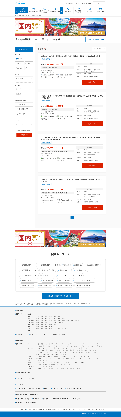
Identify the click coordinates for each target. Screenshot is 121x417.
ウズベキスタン (99, 346)
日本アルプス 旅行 (48, 270)
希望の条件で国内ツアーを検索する (59, 296)
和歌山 (60, 322)
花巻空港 (66, 265)
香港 (42, 344)
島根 (42, 324)
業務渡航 (36, 399)
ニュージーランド (52, 368)
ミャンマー (77, 346)
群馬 (46, 318)
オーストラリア (40, 368)
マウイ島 (59, 364)
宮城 (46, 316)
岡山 (46, 324)
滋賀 (37, 322)
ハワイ (29, 364)
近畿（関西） (31, 322)
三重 (76, 320)
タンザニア (95, 358)
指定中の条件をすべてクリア (25, 130)
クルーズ (19, 378)
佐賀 (42, 328)
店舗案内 (88, 3)
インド (55, 346)
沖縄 (29, 330)
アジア (29, 344)
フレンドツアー (57, 388)
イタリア (38, 348)
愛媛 (46, 326)
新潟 (42, 320)
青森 (37, 316)
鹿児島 (64, 328)
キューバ (45, 362)
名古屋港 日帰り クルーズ (30, 275)
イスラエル (63, 356)
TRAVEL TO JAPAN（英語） (26, 402)
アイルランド (51, 350)
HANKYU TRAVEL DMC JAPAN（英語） (67, 399)
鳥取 (37, 324)
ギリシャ (84, 348)
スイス (79, 348)
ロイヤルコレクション (73, 388)
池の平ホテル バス (28, 285)
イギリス (72, 348)
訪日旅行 (46, 399)
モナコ (44, 350)
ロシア (58, 350)
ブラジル (67, 362)
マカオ (47, 344)
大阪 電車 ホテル (81, 270)
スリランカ (69, 346)
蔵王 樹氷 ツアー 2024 (29, 270)
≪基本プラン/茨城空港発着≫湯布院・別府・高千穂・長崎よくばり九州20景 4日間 (70, 56)
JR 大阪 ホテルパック (64, 285)
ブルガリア (63, 354)
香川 (42, 326)
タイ (84, 344)
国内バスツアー (21, 334)
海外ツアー (20, 344)
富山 (46, 320)
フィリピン (39, 346)
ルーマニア (55, 354)
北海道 (29, 314)
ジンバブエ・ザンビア (72, 358)
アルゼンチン (59, 362)
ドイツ (52, 348)
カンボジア (97, 344)
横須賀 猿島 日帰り (83, 285)
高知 (50, 326)
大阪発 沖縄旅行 (48, 280)
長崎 (46, 328)
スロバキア (39, 354)
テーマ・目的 (30, 378)
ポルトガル (65, 348)
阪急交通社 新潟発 (93, 265)
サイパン (44, 366)
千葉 (59, 318)
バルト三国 (65, 350)
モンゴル (61, 344)
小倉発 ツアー (49, 275)
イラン (70, 356)
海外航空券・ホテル (23, 372)
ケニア (88, 358)
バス (19, 63)
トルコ (50, 356)
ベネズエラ (82, 362)
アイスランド (49, 352)
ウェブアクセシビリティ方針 (85, 409)
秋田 (50, 316)
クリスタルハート (35, 388)
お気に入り (99, 3)
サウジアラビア (78, 356)
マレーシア (78, 344)
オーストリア (66, 352)
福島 (59, 316)
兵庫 (55, 322)
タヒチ (72, 368)
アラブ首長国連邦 (41, 356)
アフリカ (30, 358)
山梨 (37, 320)
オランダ (91, 348)
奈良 (50, 322)
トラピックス (20, 388)
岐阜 (63, 320)
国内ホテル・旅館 (59, 334)
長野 (59, 320)
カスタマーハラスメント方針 (66, 409)
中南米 (29, 362)
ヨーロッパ (31, 348)
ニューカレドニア (63, 368)
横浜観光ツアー (65, 270)
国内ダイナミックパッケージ (40, 334)
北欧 (71, 350)
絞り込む (25, 135)
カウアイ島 (67, 364)
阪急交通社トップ (19, 15)
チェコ (74, 352)
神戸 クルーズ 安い (45, 285)
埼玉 (50, 318)
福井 (55, 320)
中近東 (29, 356)
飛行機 (20, 68)
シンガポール (69, 344)
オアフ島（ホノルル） (42, 364)
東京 (55, 318)
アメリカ (38, 360)
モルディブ (90, 346)
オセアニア (31, 368)
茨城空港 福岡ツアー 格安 (49, 265)
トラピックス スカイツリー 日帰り (70, 275)
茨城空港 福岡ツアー (29, 265)
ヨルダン (56, 356)
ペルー (52, 362)
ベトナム (89, 344)
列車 (29, 63)
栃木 (42, 318)
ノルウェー (85, 350)
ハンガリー (96, 352)
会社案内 (23, 409)
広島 (50, 324)
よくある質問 (81, 3)
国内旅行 (28, 15)
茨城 (37, 318)
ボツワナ (82, 358)
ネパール (61, 346)
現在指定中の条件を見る (95, 39)
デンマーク (77, 350)
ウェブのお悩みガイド (71, 3)
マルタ (38, 350)
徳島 (37, 326)
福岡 (37, 328)
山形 (55, 316)
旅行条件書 (40, 409)
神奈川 (64, 318)
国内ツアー (20, 314)
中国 (56, 344)
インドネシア (48, 346)
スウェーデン (94, 350)
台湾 (37, 344)
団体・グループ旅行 (23, 399)
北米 (29, 360)
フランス (45, 348)
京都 (42, 322)
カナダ (45, 360)
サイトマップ (100, 409)
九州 (29, 328)
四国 (29, 326)
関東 (29, 318)
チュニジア (53, 358)
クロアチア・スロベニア (84, 352)
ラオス (83, 346)
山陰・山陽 (31, 324)
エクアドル (74, 362)
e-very (46, 388)
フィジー (78, 368)
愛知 (72, 320)
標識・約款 (32, 409)
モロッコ (45, 358)
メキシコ (38, 362)
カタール (86, 356)
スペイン (57, 348)
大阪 (46, 322)
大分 (55, 328)
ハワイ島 (52, 364)
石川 (50, 320)
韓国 (51, 344)
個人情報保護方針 (51, 409)
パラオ (50, 366)
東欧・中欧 (58, 352)
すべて (20, 59)
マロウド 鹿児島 (64, 280)
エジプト (38, 358)
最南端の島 (78, 265)
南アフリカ (61, 358)
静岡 (68, 320)
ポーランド (47, 354)
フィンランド (40, 352)
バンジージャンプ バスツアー (85, 280)
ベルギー (98, 348)
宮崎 (59, 328)
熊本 (50, 328)
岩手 (42, 316)
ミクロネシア (31, 366)
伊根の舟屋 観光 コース (30, 280)
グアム (38, 366)
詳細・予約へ (92, 82)
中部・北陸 (31, 320)
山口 (55, 324)
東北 (29, 316)
